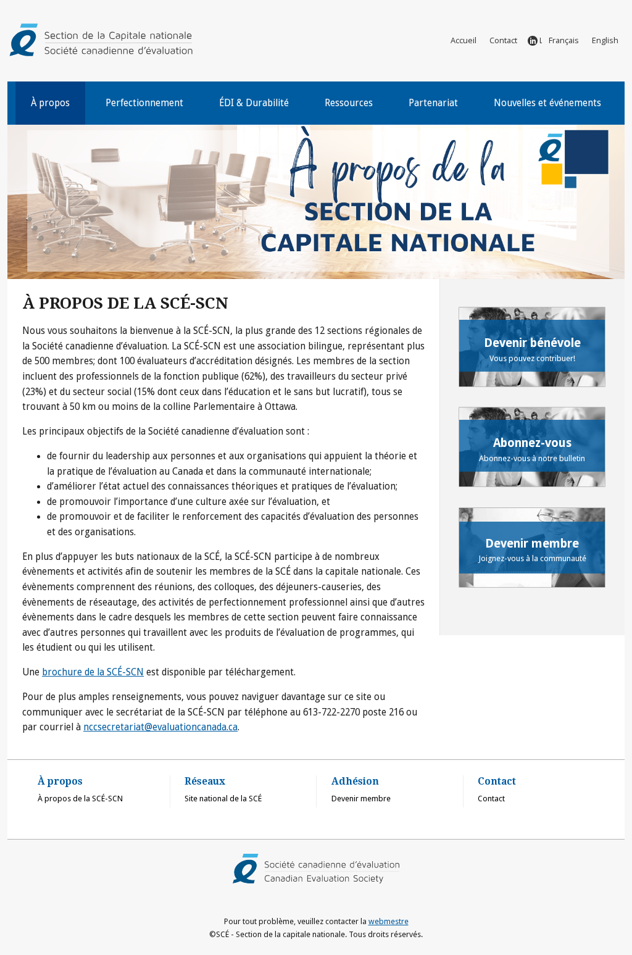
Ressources (349, 103)
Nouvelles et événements (547, 103)
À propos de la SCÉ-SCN (80, 798)
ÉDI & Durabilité (254, 103)
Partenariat (433, 103)
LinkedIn (540, 40)
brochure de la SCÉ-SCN (93, 672)
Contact (503, 40)
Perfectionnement (144, 103)
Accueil (463, 40)
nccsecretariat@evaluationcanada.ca (160, 727)
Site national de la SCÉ (223, 798)
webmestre (388, 921)
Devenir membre (361, 798)
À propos (50, 103)
